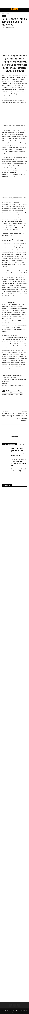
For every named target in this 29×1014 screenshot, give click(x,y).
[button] (2, 10)
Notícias (7, 13)
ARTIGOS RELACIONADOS (9, 444)
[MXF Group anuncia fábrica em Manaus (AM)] (6, 471)
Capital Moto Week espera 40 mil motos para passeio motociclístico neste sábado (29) (21, 417)
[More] (18, 31)
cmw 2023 (20, 392)
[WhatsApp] (14, 31)
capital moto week (15, 390)
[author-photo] (14, 434)
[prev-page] (3, 477)
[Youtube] (18, 1005)
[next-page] (5, 477)
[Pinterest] (10, 31)
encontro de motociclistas (7, 394)
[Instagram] (14, 1005)
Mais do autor (21, 444)
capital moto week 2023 (7, 392)
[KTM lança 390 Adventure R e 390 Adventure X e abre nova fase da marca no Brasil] (6, 461)
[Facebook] (3, 31)
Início (3, 13)
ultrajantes (22, 394)
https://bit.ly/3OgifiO (7, 235)
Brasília (7, 390)
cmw (15, 392)
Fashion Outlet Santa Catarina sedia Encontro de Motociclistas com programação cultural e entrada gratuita (18, 451)
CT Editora (5, 27)
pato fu (16, 394)
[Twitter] (7, 31)
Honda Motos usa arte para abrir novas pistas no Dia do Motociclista (8, 415)
